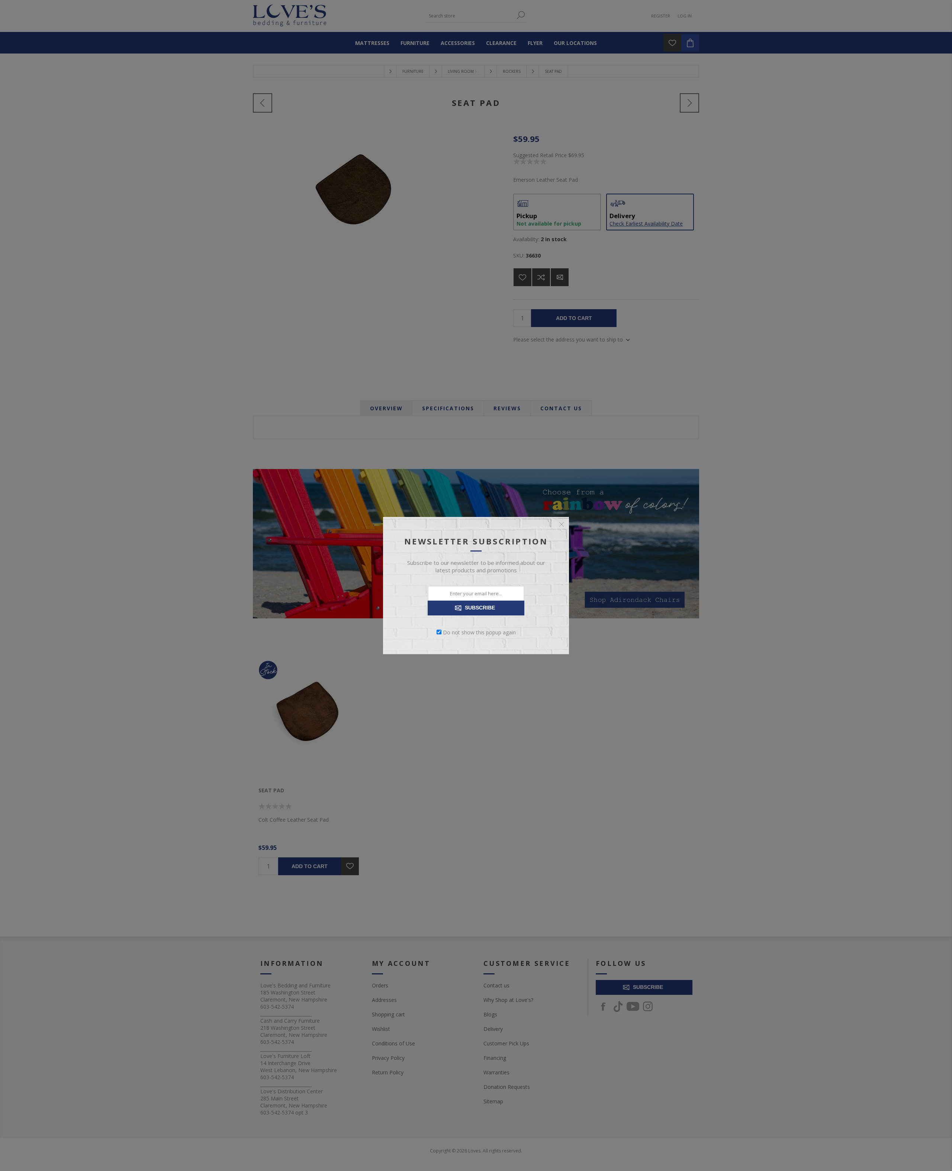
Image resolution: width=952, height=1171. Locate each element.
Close (561, 524)
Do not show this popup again (479, 631)
